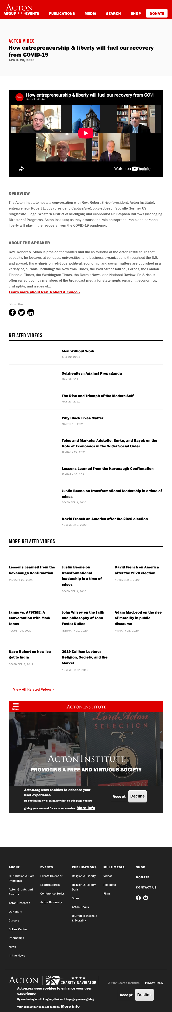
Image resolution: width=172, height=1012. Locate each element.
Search (113, 13)
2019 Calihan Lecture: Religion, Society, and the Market (85, 657)
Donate (157, 13)
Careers (14, 920)
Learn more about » (44, 291)
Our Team (15, 912)
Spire (75, 898)
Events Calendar (51, 876)
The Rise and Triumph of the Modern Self (98, 395)
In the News (17, 955)
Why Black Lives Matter (82, 417)
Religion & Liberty (84, 876)
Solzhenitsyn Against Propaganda (92, 373)
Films (106, 893)
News (12, 947)
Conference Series (52, 893)
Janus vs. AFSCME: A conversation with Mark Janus (29, 618)
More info (70, 1006)
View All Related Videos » (33, 689)
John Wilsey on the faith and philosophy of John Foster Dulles (83, 618)
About (14, 867)
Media (90, 13)
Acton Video (22, 41)
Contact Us (146, 887)
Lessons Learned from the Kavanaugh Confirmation (108, 468)
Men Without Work (78, 351)
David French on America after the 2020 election (105, 518)
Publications (62, 13)
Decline (144, 994)
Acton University (51, 902)
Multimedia (114, 867)
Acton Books (80, 907)
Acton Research (19, 903)
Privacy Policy (154, 983)
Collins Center (18, 929)
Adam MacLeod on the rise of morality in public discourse (138, 618)
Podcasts (109, 885)
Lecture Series (50, 885)
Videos (107, 876)
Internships (16, 938)
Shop (136, 13)
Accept (126, 994)
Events (46, 867)
